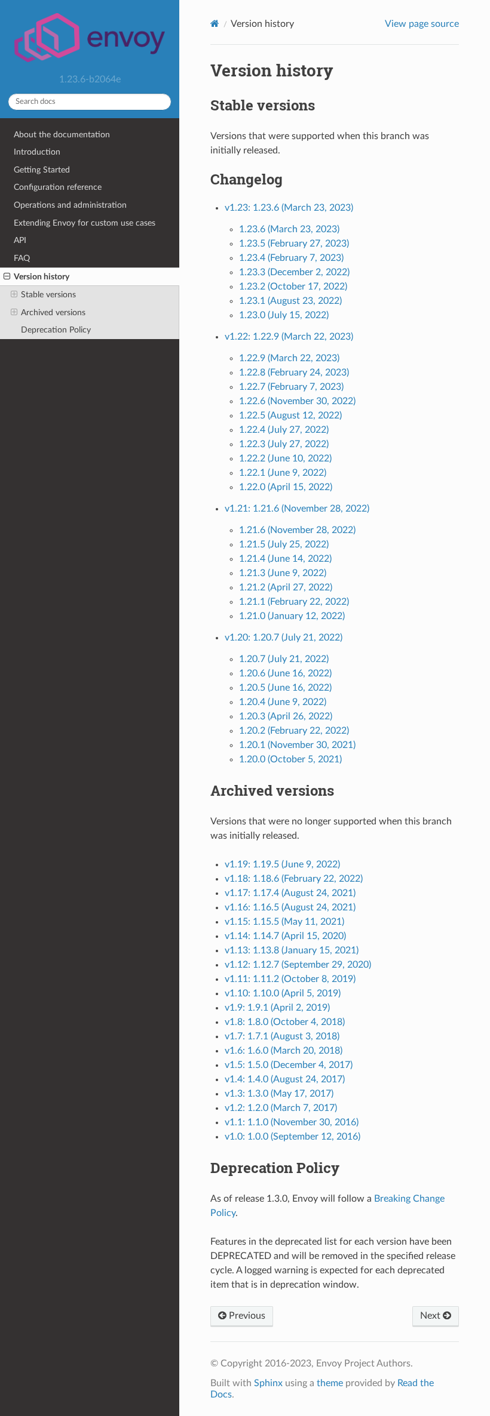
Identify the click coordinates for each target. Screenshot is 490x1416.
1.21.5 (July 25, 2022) (284, 544)
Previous (245, 1315)
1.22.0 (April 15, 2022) (285, 487)
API (20, 240)
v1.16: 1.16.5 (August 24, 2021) (290, 907)
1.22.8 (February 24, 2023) (294, 372)
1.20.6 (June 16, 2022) (285, 673)
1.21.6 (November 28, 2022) (297, 530)
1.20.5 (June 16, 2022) (285, 687)
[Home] (214, 24)
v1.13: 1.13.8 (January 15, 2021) (292, 950)
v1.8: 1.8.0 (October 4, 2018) (285, 1022)
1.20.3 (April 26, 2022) (285, 716)
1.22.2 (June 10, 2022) (285, 458)
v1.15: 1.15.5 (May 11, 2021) (284, 921)
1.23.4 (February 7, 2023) (291, 258)
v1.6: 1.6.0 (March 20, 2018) (283, 1050)
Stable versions (48, 294)
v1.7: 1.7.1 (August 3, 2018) (282, 1036)
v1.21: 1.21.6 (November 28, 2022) (297, 508)
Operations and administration (70, 205)
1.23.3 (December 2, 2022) (294, 272)
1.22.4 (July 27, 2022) (284, 430)
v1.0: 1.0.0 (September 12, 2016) (292, 1136)
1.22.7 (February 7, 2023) (291, 387)
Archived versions (53, 312)
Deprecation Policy (56, 329)
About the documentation (62, 134)
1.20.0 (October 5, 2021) (290, 759)
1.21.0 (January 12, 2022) (292, 616)
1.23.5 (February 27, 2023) (294, 243)
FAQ (22, 258)
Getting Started (42, 169)
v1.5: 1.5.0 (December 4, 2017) (289, 1065)
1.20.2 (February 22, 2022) (294, 730)
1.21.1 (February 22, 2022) (294, 602)
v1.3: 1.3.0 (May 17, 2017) (279, 1093)
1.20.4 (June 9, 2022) (282, 702)
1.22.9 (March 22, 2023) (289, 358)
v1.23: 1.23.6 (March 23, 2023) (289, 208)
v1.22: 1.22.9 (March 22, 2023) (289, 336)
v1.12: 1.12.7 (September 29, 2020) (298, 964)
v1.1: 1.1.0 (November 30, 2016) (292, 1122)
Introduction (37, 151)
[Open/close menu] (7, 277)
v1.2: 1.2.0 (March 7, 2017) (281, 1108)
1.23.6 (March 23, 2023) (289, 229)
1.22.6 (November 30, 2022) (297, 401)
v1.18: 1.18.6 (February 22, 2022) (294, 879)
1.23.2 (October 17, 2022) (293, 286)
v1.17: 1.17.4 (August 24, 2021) (290, 893)
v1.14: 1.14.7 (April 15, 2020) (285, 936)
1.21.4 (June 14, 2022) (285, 559)
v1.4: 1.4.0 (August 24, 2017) (285, 1079)
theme (330, 1383)
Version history (41, 276)
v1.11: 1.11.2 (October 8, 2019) (290, 979)
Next (431, 1315)
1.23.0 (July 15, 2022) (284, 315)
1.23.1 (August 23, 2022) (290, 301)
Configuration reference (58, 187)
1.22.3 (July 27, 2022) (284, 444)
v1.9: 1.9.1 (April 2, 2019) (277, 1007)
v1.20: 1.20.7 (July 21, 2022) (283, 637)
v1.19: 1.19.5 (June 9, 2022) (282, 864)
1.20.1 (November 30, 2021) (297, 745)
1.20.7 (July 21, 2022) (284, 659)
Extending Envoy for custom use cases (84, 222)
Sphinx (268, 1383)
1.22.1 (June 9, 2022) (282, 473)
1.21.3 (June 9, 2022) (282, 573)
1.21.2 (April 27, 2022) (285, 587)
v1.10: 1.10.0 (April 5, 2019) (283, 993)
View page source (422, 24)
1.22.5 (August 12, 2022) (290, 415)
